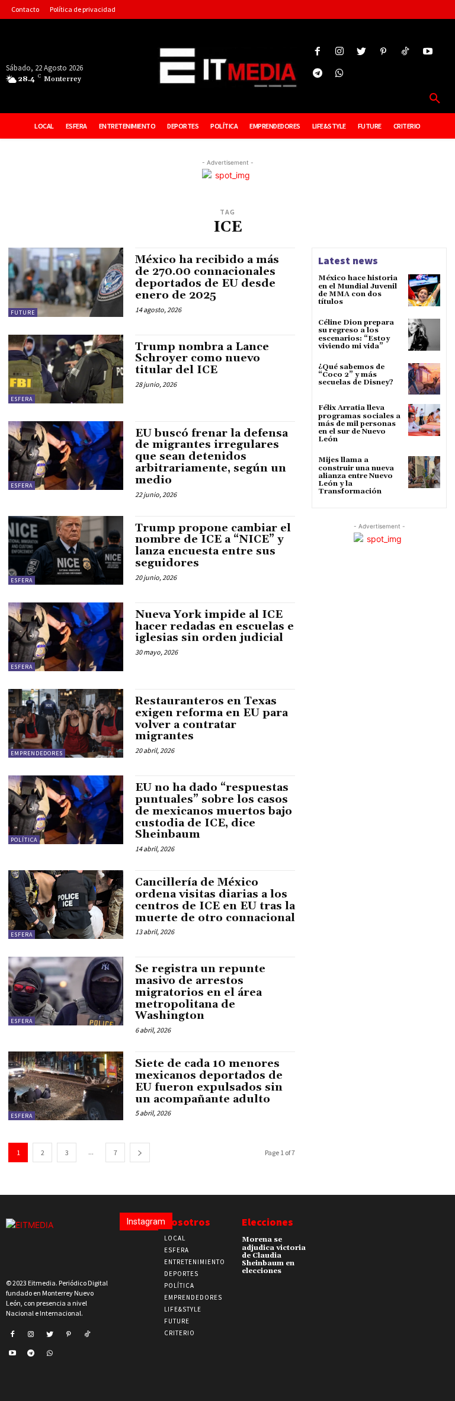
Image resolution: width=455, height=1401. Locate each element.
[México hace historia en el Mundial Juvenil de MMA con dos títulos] (424, 290)
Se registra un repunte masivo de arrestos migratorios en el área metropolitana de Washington (200, 992)
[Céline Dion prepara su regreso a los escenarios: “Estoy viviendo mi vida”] (424, 335)
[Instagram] (339, 52)
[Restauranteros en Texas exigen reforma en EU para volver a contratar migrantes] (65, 723)
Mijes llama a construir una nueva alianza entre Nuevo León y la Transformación (356, 476)
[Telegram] (317, 74)
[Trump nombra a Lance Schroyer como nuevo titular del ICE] (65, 369)
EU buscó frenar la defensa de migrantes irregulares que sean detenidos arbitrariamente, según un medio (211, 457)
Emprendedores (37, 753)
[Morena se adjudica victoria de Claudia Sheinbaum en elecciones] (325, 1242)
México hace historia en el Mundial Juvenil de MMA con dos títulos (358, 290)
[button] (435, 99)
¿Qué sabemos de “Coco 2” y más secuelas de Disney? (355, 375)
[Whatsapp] (339, 74)
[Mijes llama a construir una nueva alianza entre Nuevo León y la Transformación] (424, 472)
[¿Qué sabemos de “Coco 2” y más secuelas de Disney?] (424, 379)
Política (24, 840)
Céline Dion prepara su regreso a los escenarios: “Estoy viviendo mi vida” (356, 334)
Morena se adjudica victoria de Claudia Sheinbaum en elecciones (274, 1255)
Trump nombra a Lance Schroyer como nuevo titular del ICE (202, 358)
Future (23, 312)
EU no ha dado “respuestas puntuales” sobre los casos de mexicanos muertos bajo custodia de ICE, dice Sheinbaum (213, 811)
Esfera (22, 399)
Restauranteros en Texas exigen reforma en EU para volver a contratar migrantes (211, 718)
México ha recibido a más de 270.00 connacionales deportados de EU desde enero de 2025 (207, 277)
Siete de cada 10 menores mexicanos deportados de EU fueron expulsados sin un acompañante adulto (209, 1081)
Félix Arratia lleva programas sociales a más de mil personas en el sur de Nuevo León (359, 423)
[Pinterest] (384, 52)
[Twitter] (361, 52)
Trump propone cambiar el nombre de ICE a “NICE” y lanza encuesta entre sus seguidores (213, 545)
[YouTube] (427, 52)
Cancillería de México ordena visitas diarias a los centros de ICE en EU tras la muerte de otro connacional (215, 900)
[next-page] (140, 1152)
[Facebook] (317, 52)
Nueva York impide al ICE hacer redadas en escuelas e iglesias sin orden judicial (214, 626)
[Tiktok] (406, 52)
